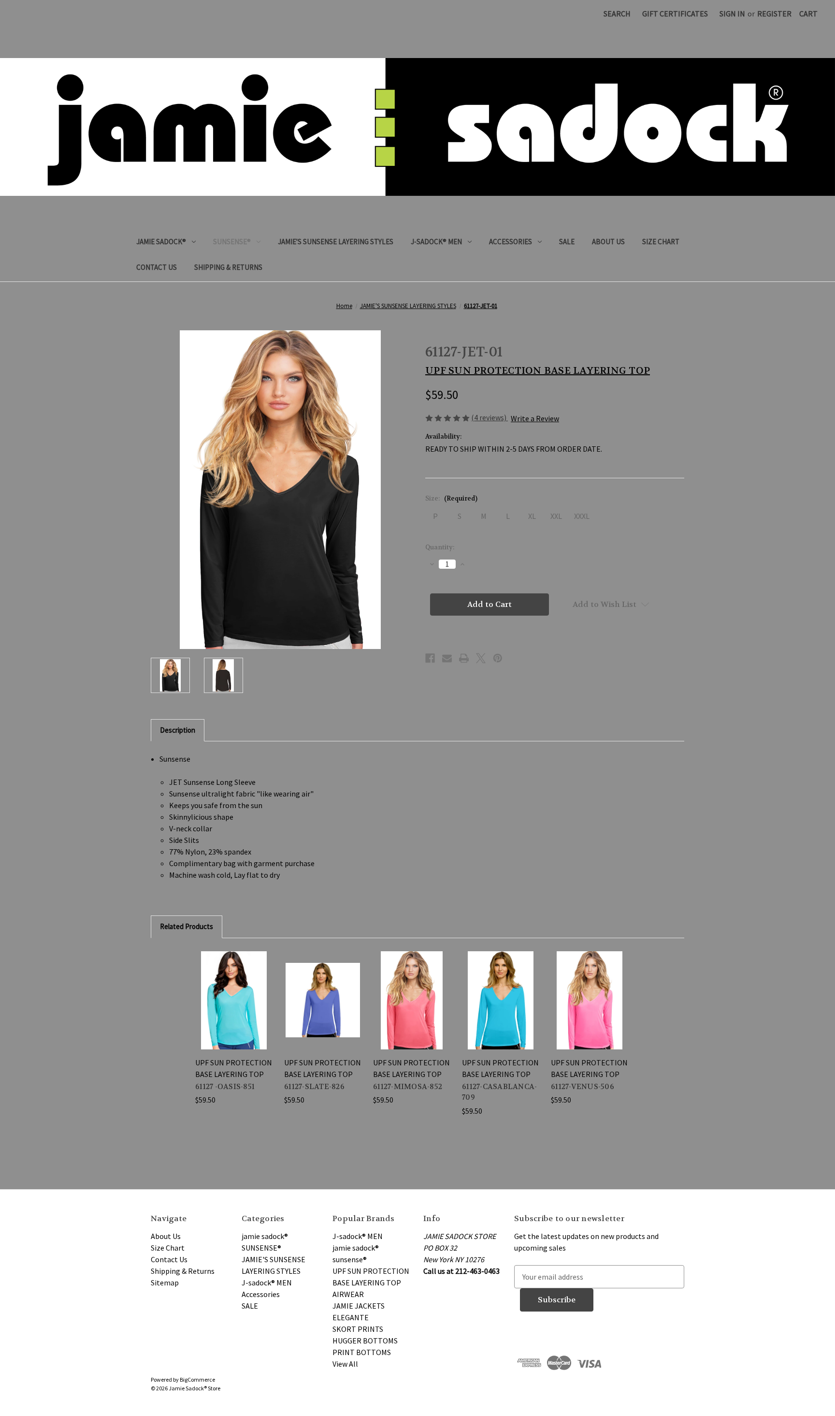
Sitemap (165, 1282)
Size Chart (660, 241)
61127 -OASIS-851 (225, 1087)
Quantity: (439, 547)
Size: (451, 498)
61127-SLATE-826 (314, 1087)
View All (345, 1364)
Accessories (510, 241)
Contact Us (156, 267)
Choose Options (234, 1000)
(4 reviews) (489, 417)
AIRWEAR (348, 1294)
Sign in (732, 13)
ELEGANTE (350, 1317)
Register (774, 13)
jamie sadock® (161, 241)
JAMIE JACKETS (358, 1306)
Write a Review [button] (535, 418)
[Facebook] (430, 658)
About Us (608, 241)
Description (177, 730)
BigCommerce (197, 1379)
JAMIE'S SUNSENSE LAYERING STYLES (335, 241)
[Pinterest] (498, 658)
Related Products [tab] (186, 926)
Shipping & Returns (228, 267)
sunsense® (349, 1259)
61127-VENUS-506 (582, 1087)
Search (617, 13)
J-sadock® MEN (436, 241)
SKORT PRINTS (357, 1329)
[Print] (464, 658)
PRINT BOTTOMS (361, 1352)
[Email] (447, 658)
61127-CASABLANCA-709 (499, 1092)
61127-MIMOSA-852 (407, 1087)
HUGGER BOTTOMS (365, 1340)
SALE (567, 241)
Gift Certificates (675, 13)
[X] (481, 658)
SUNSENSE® (232, 241)
